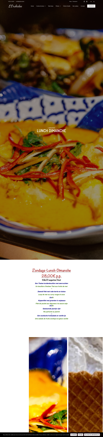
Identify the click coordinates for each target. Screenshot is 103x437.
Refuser (80, 434)
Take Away (50, 6)
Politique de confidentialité (92, 434)
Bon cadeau (75, 6)
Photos (57, 6)
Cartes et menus (40, 6)
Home (32, 6)
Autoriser (73, 434)
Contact (83, 6)
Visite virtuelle (66, 6)
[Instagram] (86, 1)
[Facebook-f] (84, 1)
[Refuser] (101, 434)
